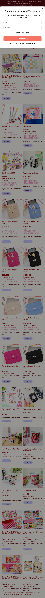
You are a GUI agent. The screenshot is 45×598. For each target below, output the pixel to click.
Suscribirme (22, 39)
